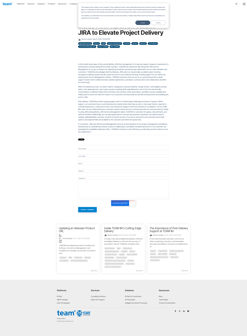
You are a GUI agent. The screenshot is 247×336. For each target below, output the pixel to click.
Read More (94, 270)
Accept (143, 23)
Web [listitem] (70, 257)
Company (73, 4)
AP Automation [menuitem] (130, 300)
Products (51, 4)
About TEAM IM (103, 46)
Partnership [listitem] (174, 257)
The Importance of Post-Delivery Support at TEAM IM (169, 230)
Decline (158, 23)
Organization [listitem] (130, 264)
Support (96, 43)
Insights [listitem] (121, 254)
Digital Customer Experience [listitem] (114, 264)
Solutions (41, 4)
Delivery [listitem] (132, 251)
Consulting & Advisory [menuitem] (98, 296)
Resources (62, 4)
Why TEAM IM (114, 46)
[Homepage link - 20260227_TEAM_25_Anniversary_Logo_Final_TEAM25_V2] (74, 315)
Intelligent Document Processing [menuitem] (136, 303)
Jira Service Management (87, 46)
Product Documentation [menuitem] (167, 303)
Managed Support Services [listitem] (159, 257)
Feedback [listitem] (173, 254)
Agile (103, 43)
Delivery (134, 43)
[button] (244, 4)
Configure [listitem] (63, 257)
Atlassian (143, 43)
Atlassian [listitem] (87, 257)
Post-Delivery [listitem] (155, 260)
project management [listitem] (112, 251)
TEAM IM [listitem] (124, 251)
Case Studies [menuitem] (163, 300)
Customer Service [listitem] (111, 254)
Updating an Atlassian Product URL (77, 230)
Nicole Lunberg (86, 39)
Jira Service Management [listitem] (79, 260)
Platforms (20, 4)
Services (30, 4)
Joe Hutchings (67, 238)
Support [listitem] (153, 251)
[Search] (236, 3)
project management (114, 43)
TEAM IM (126, 43)
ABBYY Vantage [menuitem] (62, 300)
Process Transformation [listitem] (113, 267)
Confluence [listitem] (78, 257)
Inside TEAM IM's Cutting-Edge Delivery (122, 230)
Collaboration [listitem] (127, 248)
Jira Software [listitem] (64, 260)
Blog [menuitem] (160, 296)
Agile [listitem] (118, 248)
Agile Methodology (85, 43)
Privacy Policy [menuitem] (61, 318)
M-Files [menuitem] (59, 296)
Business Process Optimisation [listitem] (115, 260)
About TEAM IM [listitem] (132, 254)
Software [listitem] (131, 260)
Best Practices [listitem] (109, 248)
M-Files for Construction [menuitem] (133, 296)
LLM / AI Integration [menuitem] (63, 303)
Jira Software (153, 43)
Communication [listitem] (121, 257)
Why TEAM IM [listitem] (109, 257)
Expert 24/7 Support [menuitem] (98, 300)
